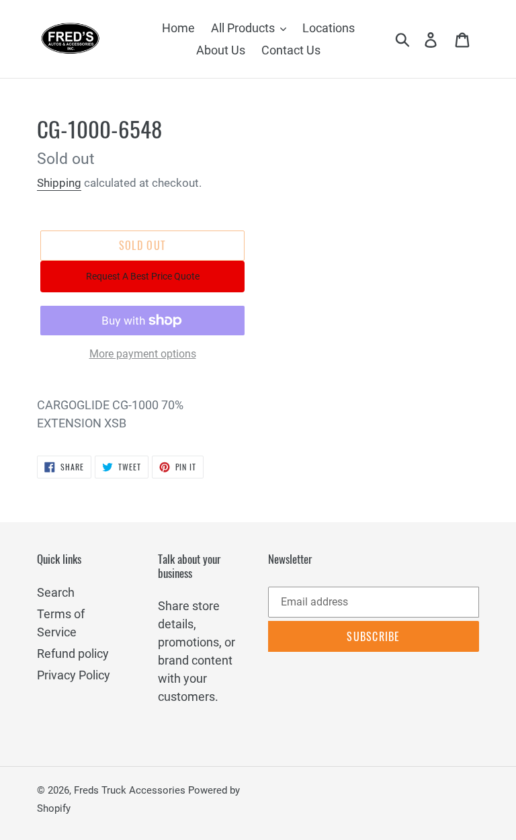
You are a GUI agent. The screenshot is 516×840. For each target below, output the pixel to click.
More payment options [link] (142, 353)
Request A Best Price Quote (143, 276)
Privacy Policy (73, 675)
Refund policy (73, 653)
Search (56, 592)
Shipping (59, 183)
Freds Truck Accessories (131, 790)
